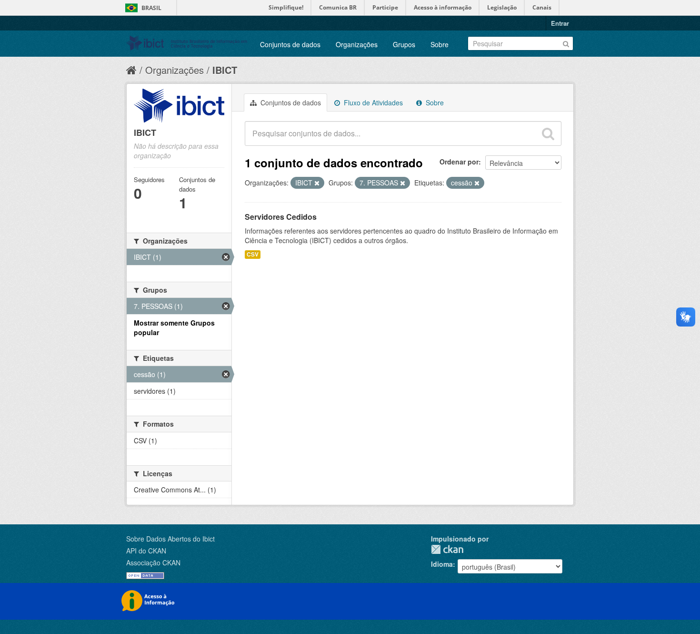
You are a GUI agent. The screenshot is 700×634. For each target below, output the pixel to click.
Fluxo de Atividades (372, 102)
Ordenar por (459, 161)
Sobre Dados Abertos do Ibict (170, 538)
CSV (253, 254)
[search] (548, 133)
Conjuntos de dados (290, 44)
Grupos (404, 44)
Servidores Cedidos (281, 216)
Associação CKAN (153, 562)
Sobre (439, 44)
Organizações (357, 44)
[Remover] (317, 183)
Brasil (151, 8)
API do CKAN (146, 550)
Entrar (560, 23)
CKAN (447, 549)
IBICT (224, 70)
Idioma (442, 564)
